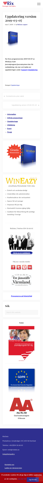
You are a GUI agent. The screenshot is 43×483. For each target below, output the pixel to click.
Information (11, 114)
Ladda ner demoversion (13, 468)
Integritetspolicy (9, 454)
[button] (38, 4)
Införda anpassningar (15, 118)
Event (9, 128)
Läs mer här (22, 479)
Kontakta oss (9, 464)
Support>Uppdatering (29, 70)
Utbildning (11, 125)
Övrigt (9, 132)
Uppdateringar (15, 85)
